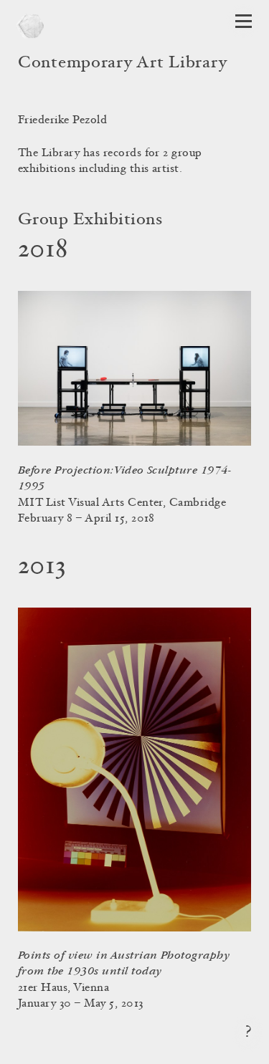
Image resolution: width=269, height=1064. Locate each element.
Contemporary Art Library (122, 63)
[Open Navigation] (243, 21)
